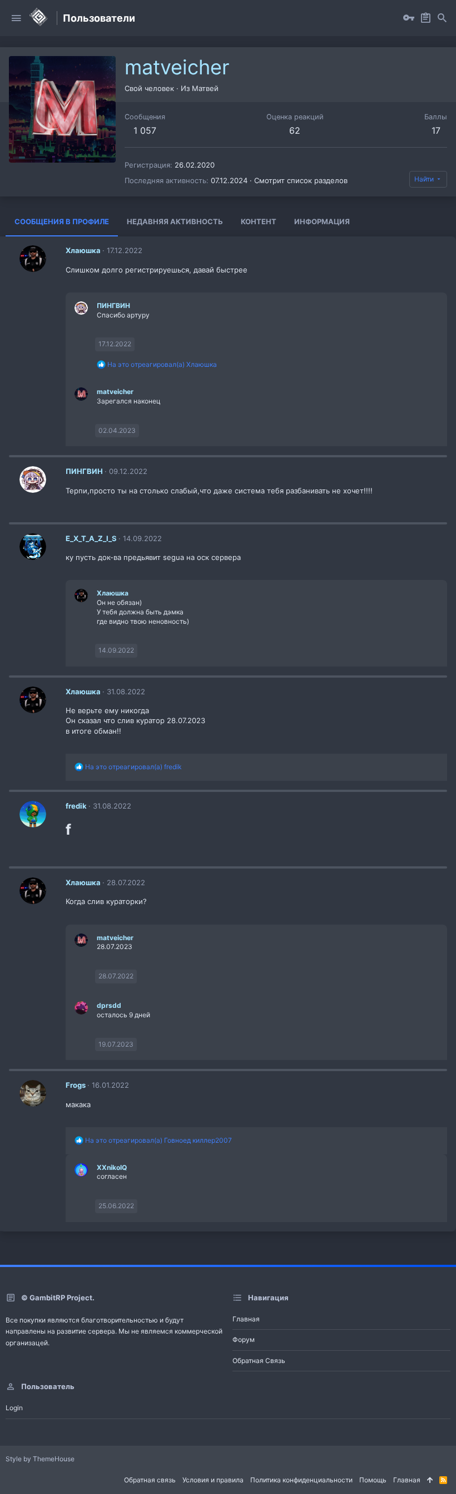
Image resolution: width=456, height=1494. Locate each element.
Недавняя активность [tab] (175, 221)
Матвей (205, 88)
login (14, 1408)
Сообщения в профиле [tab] (61, 221)
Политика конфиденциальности (301, 1480)
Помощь (372, 1480)
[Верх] (430, 1480)
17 (436, 130)
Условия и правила (213, 1480)
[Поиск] (442, 18)
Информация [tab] (322, 221)
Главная (246, 1319)
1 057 (144, 130)
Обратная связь (258, 1360)
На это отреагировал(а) (162, 364)
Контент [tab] (258, 221)
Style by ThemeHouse (40, 1459)
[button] (16, 18)
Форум (243, 1339)
